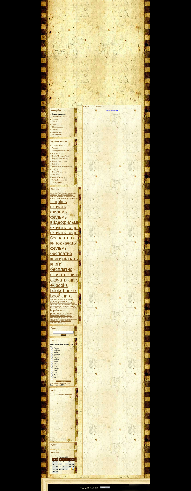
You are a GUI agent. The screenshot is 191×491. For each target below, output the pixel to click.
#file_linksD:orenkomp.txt (58, 299)
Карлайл (56, 357)
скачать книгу (64, 279)
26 (66, 469)
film (53, 201)
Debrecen (69, 313)
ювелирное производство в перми (62, 317)
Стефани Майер (57, 145)
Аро (55, 363)
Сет (55, 379)
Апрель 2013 (63, 457)
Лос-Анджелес (63, 195)
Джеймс (56, 359)
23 (57, 469)
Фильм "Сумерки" (58, 172)
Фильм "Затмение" (58, 158)
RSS (134, 100)
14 (73, 464)
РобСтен (55, 174)
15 (54, 466)
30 (57, 472)
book (68, 290)
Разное (54, 148)
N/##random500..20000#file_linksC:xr (63, 306)
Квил (55, 377)
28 (73, 469)
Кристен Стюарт (57, 177)
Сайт (53, 164)
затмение (67, 193)
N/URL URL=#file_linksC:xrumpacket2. (63, 308)
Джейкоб (57, 350)
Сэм (55, 372)
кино (55, 243)
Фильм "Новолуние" (59, 156)
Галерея (55, 169)
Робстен (61, 193)
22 (54, 469)
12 (66, 464)
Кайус (56, 366)
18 (63, 466)
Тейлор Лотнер (57, 182)
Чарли (56, 361)
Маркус (56, 368)
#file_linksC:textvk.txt (57, 322)
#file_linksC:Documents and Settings (62, 303)
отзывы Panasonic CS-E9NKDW (61, 300)
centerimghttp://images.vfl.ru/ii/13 (61, 316)
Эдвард (56, 348)
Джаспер (57, 354)
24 (60, 469)
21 (73, 466)
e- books (59, 285)
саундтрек (53, 193)
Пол (55, 375)
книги (55, 258)
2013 (92, 106)
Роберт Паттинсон (58, 180)
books (56, 290)
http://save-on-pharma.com (58, 312)
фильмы (59, 217)
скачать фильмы (59, 209)
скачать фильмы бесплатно (63, 248)
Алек (55, 370)
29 (54, 472)
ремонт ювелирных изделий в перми (63, 320)
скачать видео (65, 227)
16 (57, 466)
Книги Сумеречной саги (60, 150)
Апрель (98, 106)
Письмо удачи (68, 198)
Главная (133, 99)
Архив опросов (65, 383)
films (62, 201)
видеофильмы (65, 222)
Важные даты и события (60, 166)
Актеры (54, 153)
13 (70, 464)
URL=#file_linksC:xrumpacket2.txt (61, 304)
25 (63, 469)
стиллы (76, 198)
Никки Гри (59, 198)
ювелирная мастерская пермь (61, 319)
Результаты (54, 383)
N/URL (76, 304)
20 (70, 466)
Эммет (56, 352)
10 (60, 464)
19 (66, 466)
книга (66, 295)
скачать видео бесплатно (65, 235)
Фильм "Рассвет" (58, 161)
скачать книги (64, 274)
